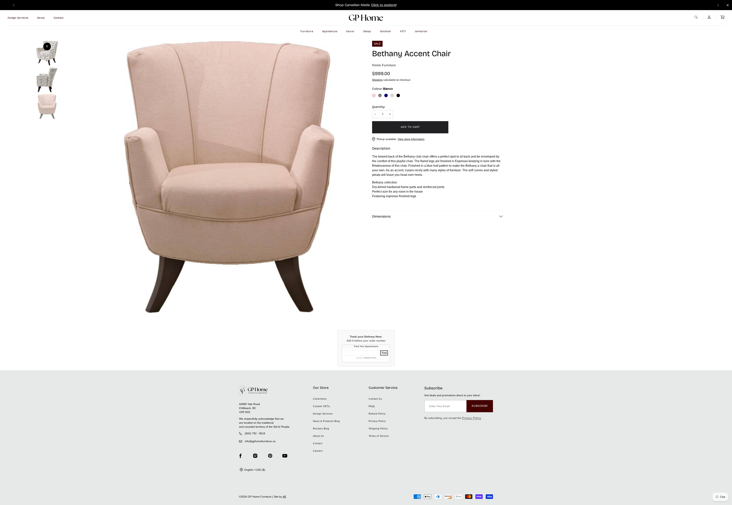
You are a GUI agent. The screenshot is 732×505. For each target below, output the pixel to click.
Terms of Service (379, 436)
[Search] (696, 17)
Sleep (367, 31)
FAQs (372, 406)
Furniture (306, 31)
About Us (318, 436)
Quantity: (378, 107)
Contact (59, 17)
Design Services (18, 17)
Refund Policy (377, 413)
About (41, 17)
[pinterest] (270, 455)
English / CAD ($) (254, 469)
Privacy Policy (377, 421)
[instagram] (255, 455)
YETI (403, 31)
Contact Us (375, 399)
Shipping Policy (378, 428)
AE (284, 496)
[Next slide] (718, 5)
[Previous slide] (13, 5)
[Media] (229, 177)
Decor (350, 31)
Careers (318, 451)
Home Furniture (384, 65)
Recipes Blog (321, 428)
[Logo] (366, 18)
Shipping (377, 79)
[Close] (728, 5)
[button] (722, 17)
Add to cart (410, 127)
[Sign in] (709, 17)
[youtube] (285, 455)
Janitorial (421, 31)
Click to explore (383, 5)
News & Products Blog (326, 421)
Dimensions (381, 216)
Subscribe (480, 405)
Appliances (329, 31)
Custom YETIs (321, 406)
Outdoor (385, 31)
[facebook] (240, 455)
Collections (320, 399)
